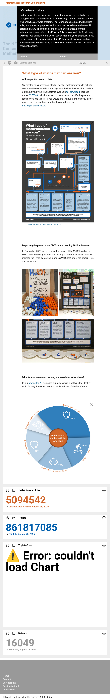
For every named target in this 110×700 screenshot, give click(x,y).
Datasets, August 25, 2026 (22, 649)
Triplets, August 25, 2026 (22, 534)
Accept (23, 56)
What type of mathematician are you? (44, 224)
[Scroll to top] (103, 693)
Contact (7, 679)
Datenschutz (9, 682)
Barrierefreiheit (11, 686)
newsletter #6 (35, 383)
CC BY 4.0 (34, 95)
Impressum (9, 689)
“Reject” (57, 39)
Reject (63, 56)
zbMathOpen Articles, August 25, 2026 (29, 506)
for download (73, 92)
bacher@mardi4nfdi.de (33, 105)
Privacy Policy (58, 32)
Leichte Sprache (27, 62)
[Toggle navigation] (2, 2)
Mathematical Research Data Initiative (25, 2)
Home (6, 676)
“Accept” (24, 35)
